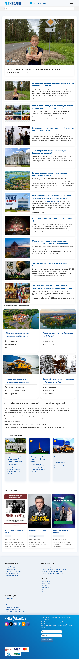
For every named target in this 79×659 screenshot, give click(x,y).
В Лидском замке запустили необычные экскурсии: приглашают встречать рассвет (50, 242)
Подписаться (47, 640)
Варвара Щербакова (61, 530)
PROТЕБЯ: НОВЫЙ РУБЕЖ (36, 531)
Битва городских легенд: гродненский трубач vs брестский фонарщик (53, 129)
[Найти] (73, 8)
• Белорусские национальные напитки (17, 578)
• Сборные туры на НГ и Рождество (52, 573)
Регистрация (42, 3)
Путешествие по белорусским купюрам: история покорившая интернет (53, 84)
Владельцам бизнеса (13, 605)
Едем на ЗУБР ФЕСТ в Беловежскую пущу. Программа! (50, 264)
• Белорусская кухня (11, 575)
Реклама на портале (12, 607)
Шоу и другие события (12, 536)
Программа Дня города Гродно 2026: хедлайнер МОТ (35, 68)
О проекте (9, 598)
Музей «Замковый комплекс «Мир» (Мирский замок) (61, 459)
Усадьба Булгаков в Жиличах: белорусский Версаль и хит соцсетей (50, 151)
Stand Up (56, 536)
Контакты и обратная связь (15, 611)
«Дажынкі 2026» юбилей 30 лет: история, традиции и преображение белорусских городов (53, 287)
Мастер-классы (34, 536)
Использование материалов (15, 603)
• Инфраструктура (10, 569)
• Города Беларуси (10, 567)
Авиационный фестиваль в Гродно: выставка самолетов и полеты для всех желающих (51, 196)
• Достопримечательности (13, 571)
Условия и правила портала (15, 600)
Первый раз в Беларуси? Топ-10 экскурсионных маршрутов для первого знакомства (52, 106)
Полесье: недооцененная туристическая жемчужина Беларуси (49, 174)
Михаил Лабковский (14, 530)
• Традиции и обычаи (11, 573)
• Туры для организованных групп (51, 571)
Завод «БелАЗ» (36, 457)
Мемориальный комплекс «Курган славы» (14, 459)
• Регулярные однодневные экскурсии (53, 567)
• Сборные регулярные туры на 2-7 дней (53, 569)
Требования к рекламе (13, 609)
